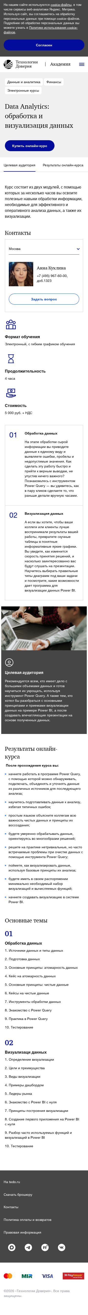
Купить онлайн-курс (29, 146)
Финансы (53, 82)
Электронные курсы (23, 90)
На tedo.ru (12, 1182)
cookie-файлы (61, 5)
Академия (60, 64)
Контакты (11, 1207)
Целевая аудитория (19, 165)
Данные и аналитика (23, 82)
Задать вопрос (44, 299)
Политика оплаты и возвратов (27, 1219)
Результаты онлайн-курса (63, 165)
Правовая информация (22, 1232)
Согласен (44, 45)
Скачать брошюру (18, 1194)
